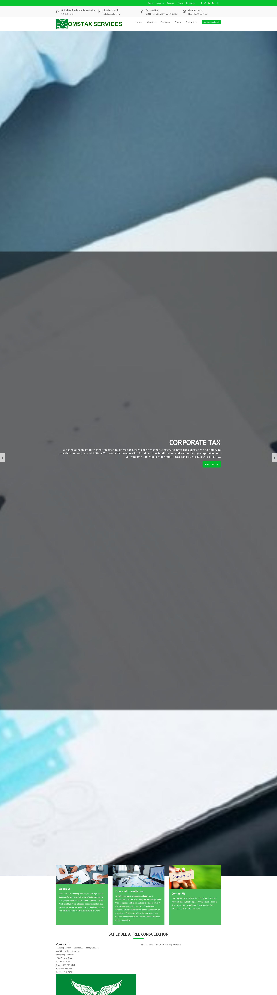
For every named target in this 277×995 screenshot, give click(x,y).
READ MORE (211, 464)
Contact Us (190, 3)
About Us (160, 3)
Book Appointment (211, 22)
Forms (180, 3)
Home (150, 3)
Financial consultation (129, 891)
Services (170, 3)
